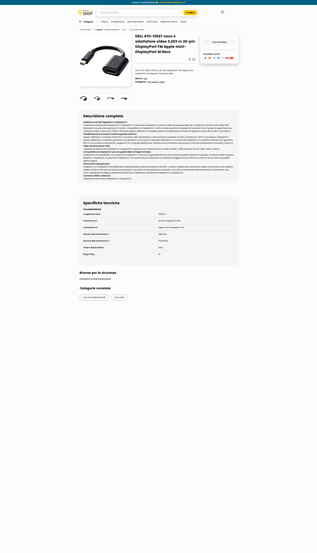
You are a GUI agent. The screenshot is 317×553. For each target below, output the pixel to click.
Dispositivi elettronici (112, 30)
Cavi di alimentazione (94, 297)
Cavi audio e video (137, 30)
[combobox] (147, 12)
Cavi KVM (119, 297)
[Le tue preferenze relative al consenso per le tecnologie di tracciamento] (312, 548)
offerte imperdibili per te (171, 2)
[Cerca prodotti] (190, 12)
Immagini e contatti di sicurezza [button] (95, 279)
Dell (145, 78)
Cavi (124, 30)
